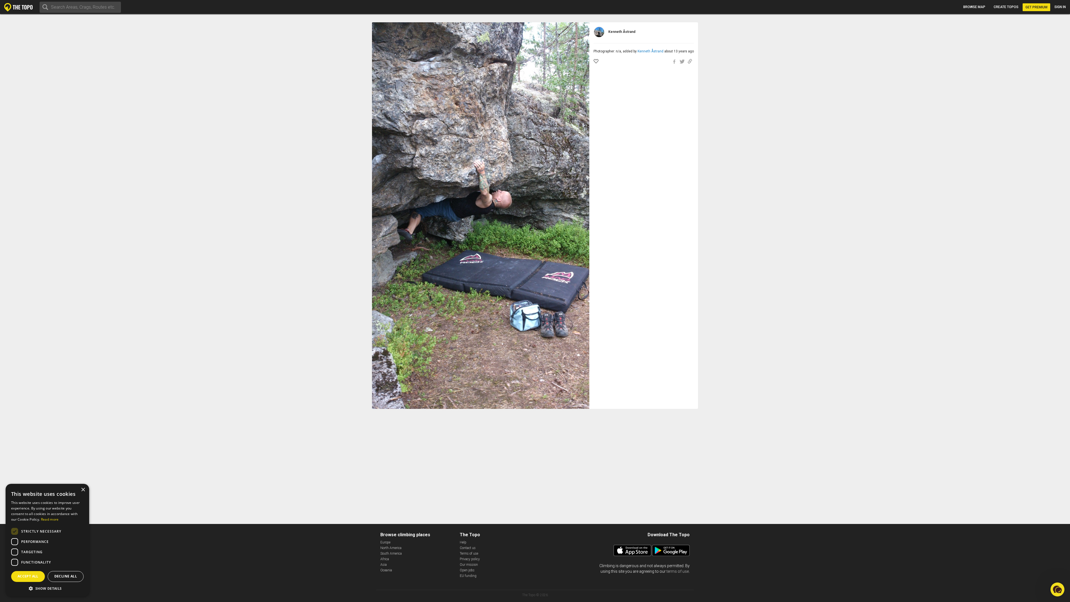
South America (391, 553)
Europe (385, 542)
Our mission (469, 565)
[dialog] (47, 540)
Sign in (1060, 7)
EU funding (468, 576)
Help (463, 542)
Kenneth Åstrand (650, 51)
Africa (384, 559)
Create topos (1006, 7)
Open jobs (467, 570)
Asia (383, 565)
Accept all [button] (28, 576)
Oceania (386, 570)
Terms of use (469, 553)
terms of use (678, 571)
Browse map (974, 7)
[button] (47, 588)
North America (391, 548)
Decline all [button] (65, 576)
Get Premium (1036, 7)
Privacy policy (470, 559)
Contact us (468, 548)
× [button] (83, 490)
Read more (50, 519)
